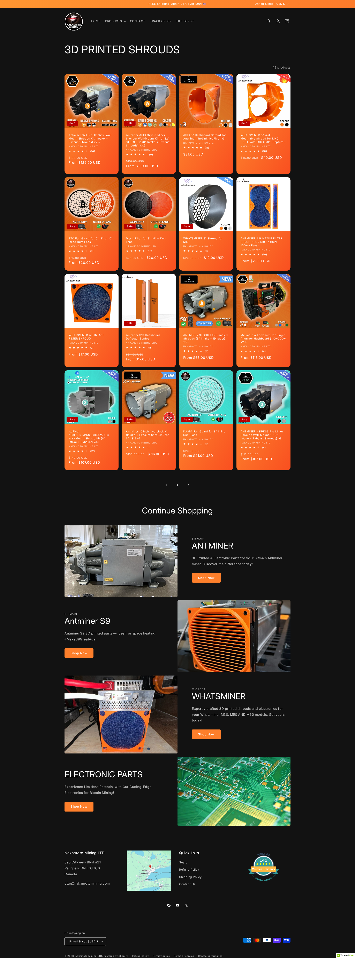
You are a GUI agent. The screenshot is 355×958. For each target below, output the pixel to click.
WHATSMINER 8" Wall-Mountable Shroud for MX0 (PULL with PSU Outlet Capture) (263, 138)
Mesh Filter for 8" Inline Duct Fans (146, 240)
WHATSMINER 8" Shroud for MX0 (202, 240)
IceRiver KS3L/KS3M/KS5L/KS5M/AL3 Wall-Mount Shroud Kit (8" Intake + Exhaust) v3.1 (89, 437)
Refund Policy (189, 869)
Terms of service (184, 956)
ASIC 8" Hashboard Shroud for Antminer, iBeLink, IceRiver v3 (204, 136)
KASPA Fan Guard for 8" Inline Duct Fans (204, 433)
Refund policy (140, 956)
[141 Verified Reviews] (264, 883)
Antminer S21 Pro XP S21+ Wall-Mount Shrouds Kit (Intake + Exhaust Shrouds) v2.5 (91, 138)
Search (184, 862)
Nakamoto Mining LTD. (89, 956)
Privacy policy (161, 956)
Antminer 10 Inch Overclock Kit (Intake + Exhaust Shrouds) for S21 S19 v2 (147, 435)
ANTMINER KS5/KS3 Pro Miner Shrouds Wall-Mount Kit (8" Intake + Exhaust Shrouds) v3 (262, 435)
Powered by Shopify (116, 956)
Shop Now (206, 578)
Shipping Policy (190, 877)
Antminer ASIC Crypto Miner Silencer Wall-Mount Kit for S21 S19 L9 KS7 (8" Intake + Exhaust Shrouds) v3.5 (148, 140)
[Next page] (188, 485)
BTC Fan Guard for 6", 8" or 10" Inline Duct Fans (91, 240)
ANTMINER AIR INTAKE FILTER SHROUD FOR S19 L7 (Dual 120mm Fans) (261, 242)
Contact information (210, 956)
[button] (115, 21)
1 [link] (166, 485)
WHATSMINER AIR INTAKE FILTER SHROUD (87, 336)
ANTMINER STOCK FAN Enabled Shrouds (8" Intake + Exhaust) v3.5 (205, 338)
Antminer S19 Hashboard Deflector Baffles (143, 336)
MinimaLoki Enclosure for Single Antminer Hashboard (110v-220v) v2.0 (263, 338)
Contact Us (187, 884)
